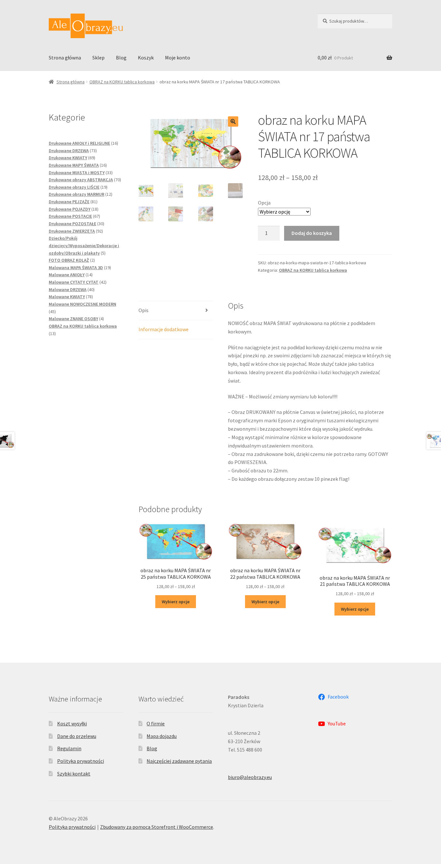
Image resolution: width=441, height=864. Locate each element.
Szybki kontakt (73, 773)
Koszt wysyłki (72, 723)
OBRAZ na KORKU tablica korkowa (122, 82)
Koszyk (146, 57)
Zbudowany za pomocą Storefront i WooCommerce (156, 827)
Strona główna (65, 57)
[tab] (175, 310)
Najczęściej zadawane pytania (179, 761)
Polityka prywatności (80, 761)
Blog (121, 57)
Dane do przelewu (76, 736)
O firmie (156, 723)
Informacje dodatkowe (163, 329)
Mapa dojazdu (162, 736)
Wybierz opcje (176, 602)
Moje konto (177, 57)
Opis (143, 310)
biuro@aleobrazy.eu (250, 777)
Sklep (98, 57)
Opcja (264, 202)
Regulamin (69, 748)
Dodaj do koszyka (312, 233)
